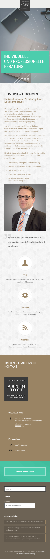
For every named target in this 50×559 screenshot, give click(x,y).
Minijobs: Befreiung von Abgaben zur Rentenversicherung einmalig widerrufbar (23, 537)
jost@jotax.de (20, 451)
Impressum (40, 551)
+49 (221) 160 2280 (22, 445)
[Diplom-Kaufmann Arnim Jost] (25, 4)
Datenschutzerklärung (26, 554)
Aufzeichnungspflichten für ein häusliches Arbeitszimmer (23, 529)
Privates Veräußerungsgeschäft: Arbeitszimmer (24, 521)
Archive (7, 501)
